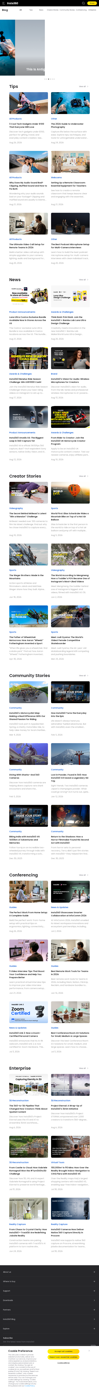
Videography (16, 508)
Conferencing (81, 10)
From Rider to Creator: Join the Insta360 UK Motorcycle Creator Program (68, 440)
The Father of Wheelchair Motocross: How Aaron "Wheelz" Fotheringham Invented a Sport (26, 640)
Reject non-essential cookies (63, 1357)
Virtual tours (57, 1162)
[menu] (3, 3)
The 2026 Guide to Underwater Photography (67, 125)
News (41, 10)
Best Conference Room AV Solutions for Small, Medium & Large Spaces (70, 1034)
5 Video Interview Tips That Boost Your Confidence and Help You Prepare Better (26, 974)
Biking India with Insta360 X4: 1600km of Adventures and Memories (24, 839)
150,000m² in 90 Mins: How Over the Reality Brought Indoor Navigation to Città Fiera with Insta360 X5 (70, 1170)
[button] (83, 3)
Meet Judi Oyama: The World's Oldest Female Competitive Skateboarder (67, 640)
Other (54, 118)
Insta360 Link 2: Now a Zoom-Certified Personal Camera (24, 1034)
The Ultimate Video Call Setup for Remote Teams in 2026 (26, 246)
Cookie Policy (29, 1386)
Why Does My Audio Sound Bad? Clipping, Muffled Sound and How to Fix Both (28, 185)
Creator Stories (53, 10)
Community (15, 707)
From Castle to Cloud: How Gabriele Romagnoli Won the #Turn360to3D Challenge (28, 1170)
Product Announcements (22, 311)
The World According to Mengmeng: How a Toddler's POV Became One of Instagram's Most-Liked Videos (70, 578)
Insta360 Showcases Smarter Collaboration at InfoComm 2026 (68, 914)
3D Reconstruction (19, 1100)
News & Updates (59, 907)
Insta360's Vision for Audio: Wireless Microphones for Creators (70, 381)
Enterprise (92, 10)
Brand (54, 373)
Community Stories (67, 10)
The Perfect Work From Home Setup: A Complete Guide (28, 914)
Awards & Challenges (62, 311)
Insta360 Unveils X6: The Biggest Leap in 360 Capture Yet (26, 439)
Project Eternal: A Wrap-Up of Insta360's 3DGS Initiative (66, 1107)
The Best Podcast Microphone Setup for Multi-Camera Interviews (70, 246)
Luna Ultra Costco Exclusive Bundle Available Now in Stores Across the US (27, 320)
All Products (15, 118)
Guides (13, 907)
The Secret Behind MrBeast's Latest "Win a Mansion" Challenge (27, 515)
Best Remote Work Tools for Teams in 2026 (69, 973)
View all (82, 86)
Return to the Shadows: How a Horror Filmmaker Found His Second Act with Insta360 (70, 839)
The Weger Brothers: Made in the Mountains (26, 577)
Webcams (56, 177)
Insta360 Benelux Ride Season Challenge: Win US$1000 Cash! (25, 381)
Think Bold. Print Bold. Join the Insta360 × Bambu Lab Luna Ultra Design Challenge (68, 320)
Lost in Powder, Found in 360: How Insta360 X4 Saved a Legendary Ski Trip (69, 777)
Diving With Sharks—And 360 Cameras (24, 776)
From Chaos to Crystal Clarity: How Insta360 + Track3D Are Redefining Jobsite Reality (28, 1232)
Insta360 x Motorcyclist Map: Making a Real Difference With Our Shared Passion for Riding (27, 716)
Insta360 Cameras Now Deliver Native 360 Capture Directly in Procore (67, 1232)
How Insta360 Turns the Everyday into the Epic (68, 715)
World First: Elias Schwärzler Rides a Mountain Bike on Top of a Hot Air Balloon (70, 516)
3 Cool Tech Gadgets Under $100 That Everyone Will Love (26, 125)
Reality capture (17, 1224)
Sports (54, 508)
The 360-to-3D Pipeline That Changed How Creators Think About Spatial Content (28, 1108)
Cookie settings (63, 1363)
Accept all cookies (63, 1351)
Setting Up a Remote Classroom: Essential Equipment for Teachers (68, 184)
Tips (31, 10)
